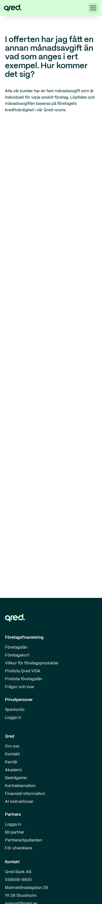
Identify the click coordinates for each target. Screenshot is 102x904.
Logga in (13, 718)
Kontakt (12, 754)
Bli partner (14, 832)
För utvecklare (18, 848)
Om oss (12, 746)
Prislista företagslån (23, 679)
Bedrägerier (16, 778)
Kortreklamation (20, 786)
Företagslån (16, 647)
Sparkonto (15, 710)
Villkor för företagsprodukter (32, 663)
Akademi (13, 770)
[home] (12, 8)
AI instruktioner (19, 802)
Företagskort (17, 655)
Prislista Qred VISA (22, 671)
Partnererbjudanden (23, 840)
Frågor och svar (19, 687)
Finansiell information (25, 794)
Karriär (11, 762)
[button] (93, 8)
